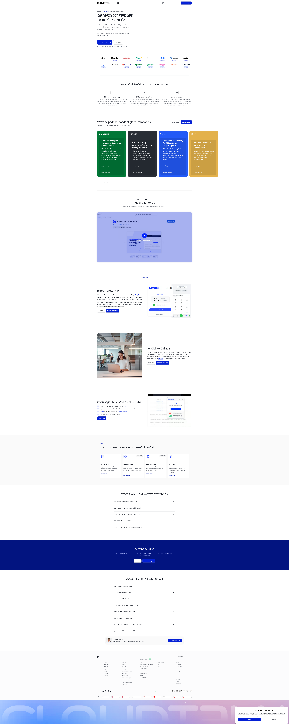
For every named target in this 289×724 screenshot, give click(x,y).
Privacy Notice (131, 691)
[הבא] (106, 181)
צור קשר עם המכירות (174, 640)
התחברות (169, 3)
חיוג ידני (160, 359)
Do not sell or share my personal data (184, 702)
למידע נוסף (102, 418)
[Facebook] (103, 691)
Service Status (159, 691)
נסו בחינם (118, 42)
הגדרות (274, 719)
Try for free (175, 122)
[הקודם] (99, 181)
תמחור (144, 3)
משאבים (134, 3)
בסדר (249, 719)
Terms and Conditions (144, 691)
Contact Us (119, 691)
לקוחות (128, 3)
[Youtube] (110, 691)
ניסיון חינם (176, 3)
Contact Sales (186, 122)
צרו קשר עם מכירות (186, 3)
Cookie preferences (171, 702)
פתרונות (123, 3)
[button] (163, 3)
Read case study (106, 172)
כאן (125, 406)
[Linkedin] (108, 691)
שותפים (139, 3)
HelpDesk (138, 295)
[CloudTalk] (104, 3)
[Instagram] (105, 691)
